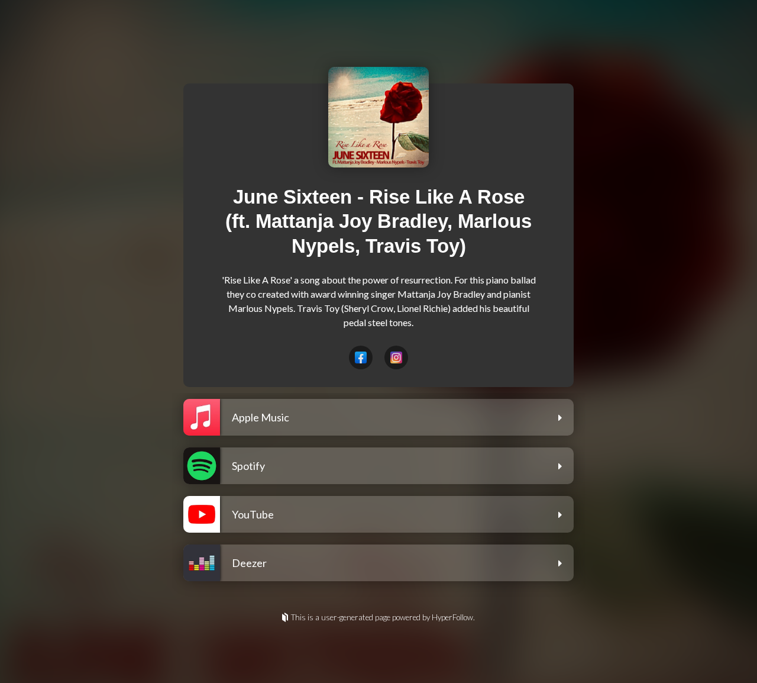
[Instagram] (396, 357)
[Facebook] (361, 357)
